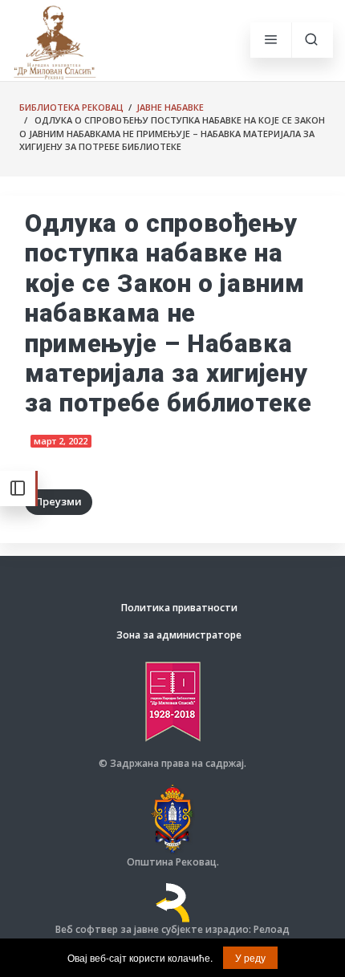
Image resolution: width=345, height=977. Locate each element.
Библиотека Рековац (71, 107)
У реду (250, 957)
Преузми (58, 501)
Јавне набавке (170, 107)
